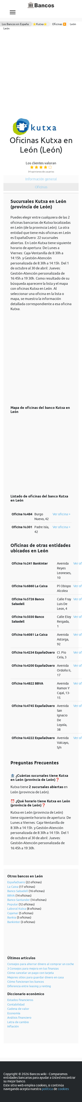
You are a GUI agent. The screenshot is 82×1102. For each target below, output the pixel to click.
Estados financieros (20, 1000)
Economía (13, 1013)
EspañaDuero (16, 882)
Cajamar (12, 913)
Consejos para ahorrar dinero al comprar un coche (40, 964)
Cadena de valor (18, 1008)
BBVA (11, 895)
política (47, 1089)
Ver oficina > (61, 514)
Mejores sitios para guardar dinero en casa (35, 977)
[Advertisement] (41, 74)
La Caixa (12, 886)
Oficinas (41, 187)
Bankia (11, 917)
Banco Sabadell (17, 891)
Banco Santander (18, 900)
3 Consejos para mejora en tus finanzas (33, 968)
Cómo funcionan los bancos (25, 981)
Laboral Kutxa (16, 908)
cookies (63, 1089)
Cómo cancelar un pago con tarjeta (30, 973)
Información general (40, 179)
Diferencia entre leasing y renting (29, 986)
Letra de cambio (18, 1022)
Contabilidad (16, 1004)
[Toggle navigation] (12, 12)
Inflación (13, 1026)
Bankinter (13, 922)
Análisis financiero (19, 1017)
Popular (12, 904)
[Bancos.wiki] (41, 5)
